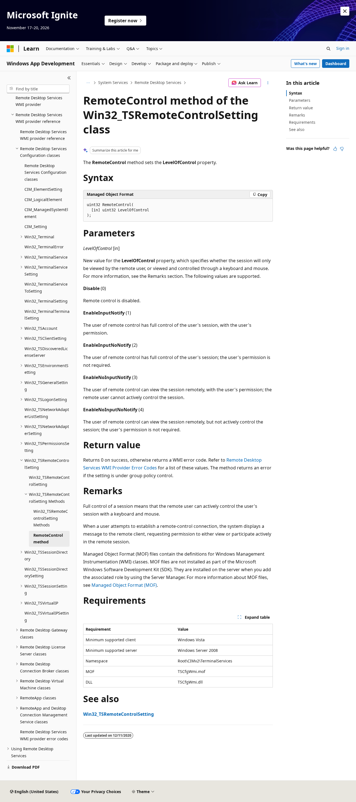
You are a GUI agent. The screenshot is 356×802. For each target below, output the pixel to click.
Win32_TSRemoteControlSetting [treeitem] (49, 481)
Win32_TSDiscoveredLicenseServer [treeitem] (46, 352)
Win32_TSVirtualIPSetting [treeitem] (46, 616)
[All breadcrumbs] (88, 82)
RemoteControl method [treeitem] (48, 539)
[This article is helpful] (335, 148)
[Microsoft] (10, 48)
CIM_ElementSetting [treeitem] (43, 189)
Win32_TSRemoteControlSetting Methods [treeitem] (50, 518)
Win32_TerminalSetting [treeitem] (46, 301)
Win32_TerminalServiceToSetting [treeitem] (46, 287)
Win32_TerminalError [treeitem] (44, 246)
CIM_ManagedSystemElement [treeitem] (46, 213)
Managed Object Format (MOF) (124, 585)
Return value (301, 107)
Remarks (297, 115)
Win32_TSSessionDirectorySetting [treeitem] (46, 572)
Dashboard (335, 63)
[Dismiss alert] (344, 11)
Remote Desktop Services (158, 82)
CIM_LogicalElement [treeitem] (43, 199)
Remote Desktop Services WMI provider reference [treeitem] (43, 135)
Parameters (299, 100)
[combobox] (38, 89)
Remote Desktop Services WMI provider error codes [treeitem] (44, 735)
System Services (113, 82)
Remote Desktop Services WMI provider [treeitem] (39, 101)
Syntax (295, 93)
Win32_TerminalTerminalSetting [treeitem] (47, 315)
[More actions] (268, 82)
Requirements (302, 122)
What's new (305, 63)
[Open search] (328, 49)
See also (296, 129)
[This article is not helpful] (341, 148)
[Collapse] (69, 77)
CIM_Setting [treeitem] (35, 226)
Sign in (342, 48)
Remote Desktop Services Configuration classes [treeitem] (45, 172)
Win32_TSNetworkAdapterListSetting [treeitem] (46, 413)
